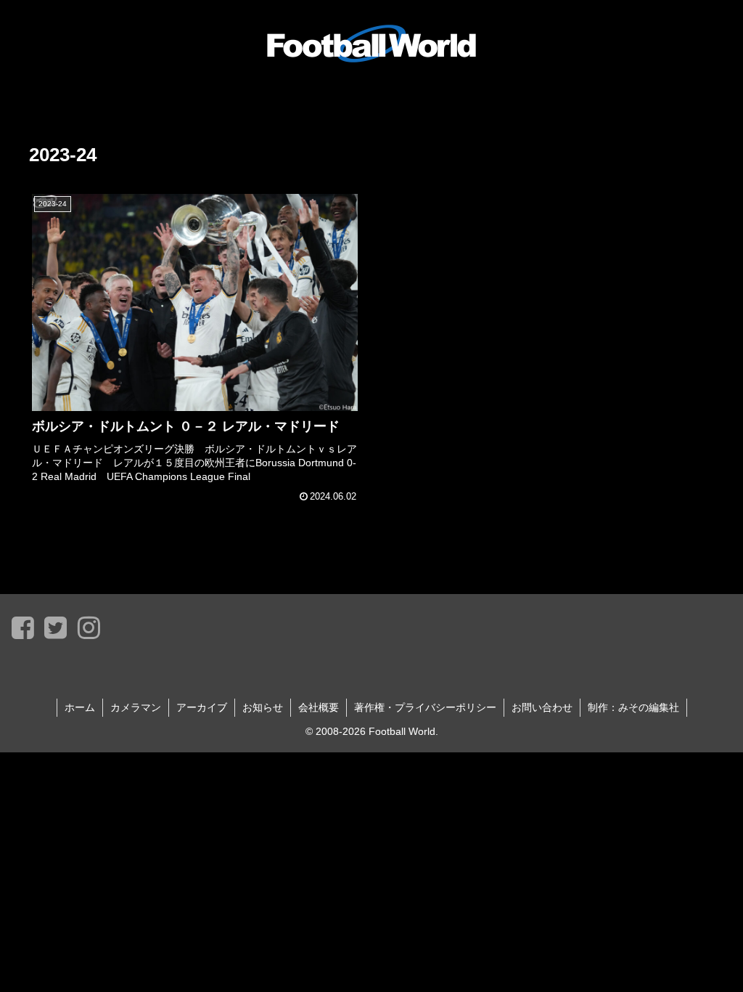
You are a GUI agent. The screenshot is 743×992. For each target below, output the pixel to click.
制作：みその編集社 (633, 707)
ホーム (80, 707)
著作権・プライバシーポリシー (425, 707)
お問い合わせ (542, 707)
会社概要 (318, 707)
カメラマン (135, 707)
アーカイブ (201, 707)
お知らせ (262, 707)
